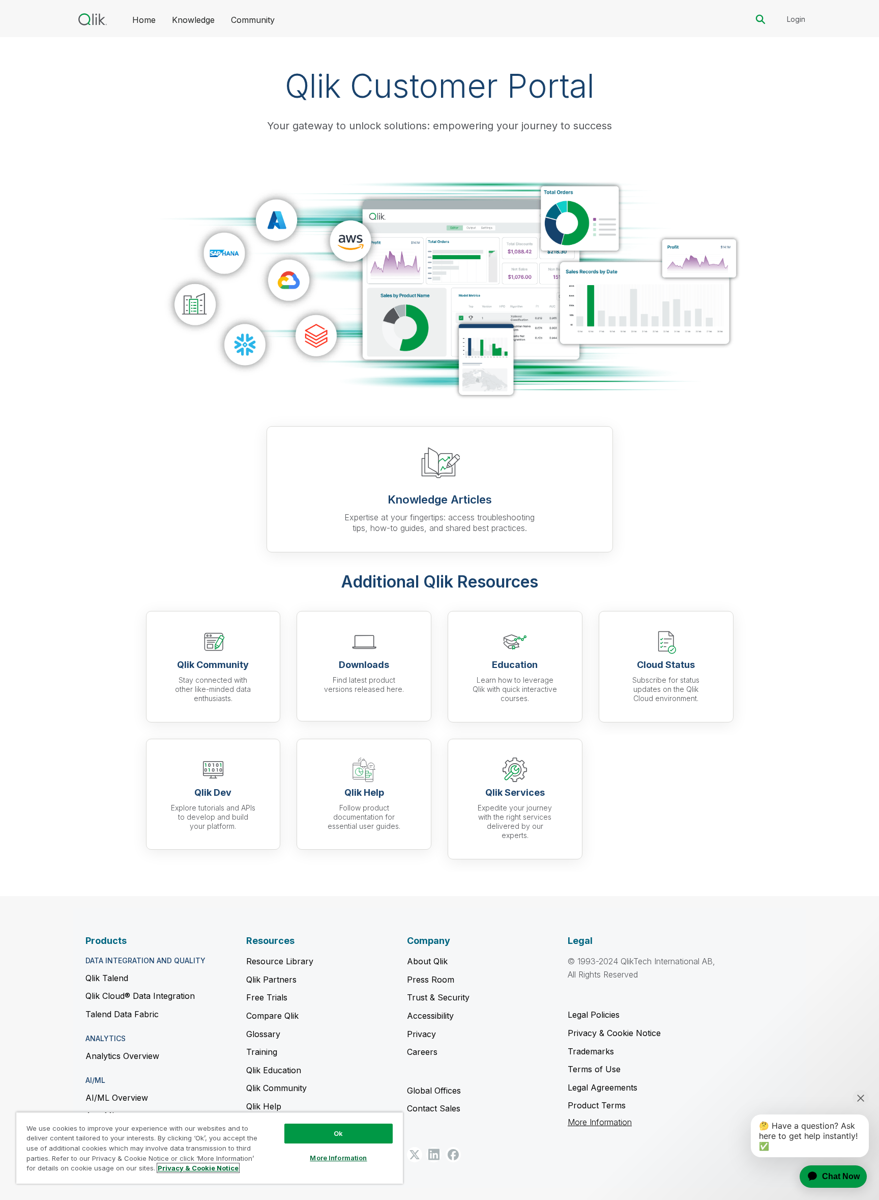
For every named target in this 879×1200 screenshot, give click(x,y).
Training (261, 1052)
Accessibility (430, 1016)
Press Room (430, 979)
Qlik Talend (106, 978)
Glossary (263, 1034)
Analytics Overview (122, 1056)
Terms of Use (594, 1069)
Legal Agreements (602, 1087)
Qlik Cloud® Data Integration (140, 996)
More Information (600, 1122)
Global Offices (434, 1090)
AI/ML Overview (116, 1098)
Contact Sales (433, 1108)
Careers (422, 1052)
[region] (209, 1148)
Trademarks (591, 1051)
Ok (338, 1133)
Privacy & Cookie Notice (614, 1033)
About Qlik (427, 961)
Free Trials (266, 997)
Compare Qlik (272, 1016)
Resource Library (279, 961)
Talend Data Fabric (122, 1014)
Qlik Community (276, 1088)
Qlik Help (263, 1106)
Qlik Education (273, 1070)
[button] (414, 1154)
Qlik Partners (271, 979)
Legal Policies (594, 1015)
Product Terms (597, 1105)
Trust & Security (438, 997)
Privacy (421, 1034)
